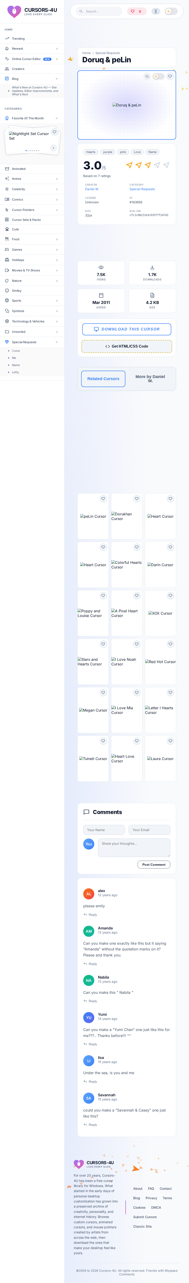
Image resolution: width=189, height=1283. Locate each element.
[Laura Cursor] (160, 759)
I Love (16, 350)
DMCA (156, 1207)
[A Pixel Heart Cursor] (126, 613)
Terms (167, 1198)
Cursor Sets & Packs (26, 220)
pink (123, 152)
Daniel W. (92, 189)
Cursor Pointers (23, 210)
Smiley (16, 290)
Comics (17, 199)
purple (107, 152)
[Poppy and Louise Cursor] (93, 613)
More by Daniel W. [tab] (150, 378)
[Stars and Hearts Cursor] (93, 662)
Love (137, 152)
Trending (18, 38)
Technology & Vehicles (28, 321)
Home (86, 53)
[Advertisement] (126, 33)
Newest (17, 48)
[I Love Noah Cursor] (126, 662)
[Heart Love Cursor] (126, 759)
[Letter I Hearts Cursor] (160, 710)
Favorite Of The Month (28, 118)
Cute (15, 229)
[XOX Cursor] (160, 613)
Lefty (15, 372)
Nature (17, 280)
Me (14, 358)
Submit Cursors (145, 1217)
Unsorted (18, 332)
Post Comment (153, 864)
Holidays (18, 260)
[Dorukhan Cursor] (126, 516)
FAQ (151, 1188)
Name (16, 365)
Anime (16, 178)
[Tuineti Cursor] (93, 759)
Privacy (151, 1198)
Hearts (90, 152)
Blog (15, 79)
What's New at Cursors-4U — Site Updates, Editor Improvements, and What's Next (35, 91)
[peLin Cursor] (93, 516)
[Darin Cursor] (160, 565)
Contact (166, 1188)
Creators (18, 69)
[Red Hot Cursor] (160, 662)
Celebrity (18, 189)
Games (17, 249)
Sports (16, 300)
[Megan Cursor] (93, 710)
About (137, 1188)
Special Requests (24, 342)
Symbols (18, 311)
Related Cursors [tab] (103, 378)
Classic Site (142, 1226)
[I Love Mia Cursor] (126, 710)
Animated (19, 169)
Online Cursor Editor (31, 59)
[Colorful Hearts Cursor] (126, 565)
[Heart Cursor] (160, 516)
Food (15, 239)
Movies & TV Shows (26, 270)
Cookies (139, 1207)
